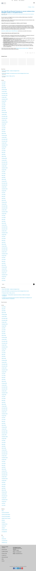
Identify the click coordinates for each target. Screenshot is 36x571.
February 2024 (4, 135)
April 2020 (3, 221)
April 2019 (3, 242)
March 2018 (4, 265)
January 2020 (4, 225)
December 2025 (4, 93)
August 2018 (4, 255)
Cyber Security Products (6, 514)
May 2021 (3, 196)
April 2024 (3, 131)
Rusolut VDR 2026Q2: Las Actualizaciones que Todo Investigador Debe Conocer (15, 73)
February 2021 (4, 202)
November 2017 (4, 495)
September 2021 (5, 188)
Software (3, 527)
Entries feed (4, 538)
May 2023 (3, 152)
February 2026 (4, 89)
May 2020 (3, 219)
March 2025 (4, 110)
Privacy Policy (21, 566)
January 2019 (4, 246)
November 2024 (4, 118)
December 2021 (4, 183)
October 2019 (4, 230)
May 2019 (3, 240)
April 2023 (3, 154)
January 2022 (4, 181)
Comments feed (4, 540)
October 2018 (4, 251)
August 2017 (4, 276)
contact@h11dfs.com (18, 553)
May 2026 (3, 308)
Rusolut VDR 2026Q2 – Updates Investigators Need (10, 70)
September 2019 (5, 232)
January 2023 (4, 160)
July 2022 (3, 171)
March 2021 (4, 200)
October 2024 (4, 120)
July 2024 (3, 350)
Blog (3, 510)
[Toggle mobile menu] (34, 2)
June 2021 (3, 194)
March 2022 (4, 179)
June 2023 (3, 150)
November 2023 (4, 141)
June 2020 (3, 217)
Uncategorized (4, 531)
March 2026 (4, 87)
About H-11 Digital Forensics (5, 547)
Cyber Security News (5, 512)
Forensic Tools (4, 553)
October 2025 (4, 97)
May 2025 (3, 106)
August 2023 (4, 146)
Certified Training (5, 551)
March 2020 (4, 223)
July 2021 (3, 192)
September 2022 (5, 167)
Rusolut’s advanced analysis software (22, 48)
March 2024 (4, 133)
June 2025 (3, 329)
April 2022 (3, 177)
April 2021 (3, 198)
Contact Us (25, 566)
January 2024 (4, 137)
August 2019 (4, 234)
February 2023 (4, 158)
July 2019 (3, 236)
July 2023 (3, 148)
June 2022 (3, 173)
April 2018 (3, 263)
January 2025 (4, 114)
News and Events (5, 557)
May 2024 (3, 129)
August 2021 (4, 190)
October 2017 (4, 272)
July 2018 (3, 257)
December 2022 (4, 162)
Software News (4, 529)
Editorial (3, 520)
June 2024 (3, 127)
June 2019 (3, 238)
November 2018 (4, 474)
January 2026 (4, 91)
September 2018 (5, 253)
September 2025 (5, 99)
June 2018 (3, 259)
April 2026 (3, 85)
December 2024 (4, 116)
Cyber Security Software (6, 516)
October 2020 (4, 209)
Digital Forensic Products (6, 518)
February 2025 (4, 112)
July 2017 (3, 278)
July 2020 (3, 215)
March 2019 (4, 244)
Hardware (3, 522)
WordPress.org (4, 542)
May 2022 (3, 175)
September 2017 (5, 274)
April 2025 (3, 108)
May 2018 (3, 261)
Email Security (4, 549)
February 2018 (4, 267)
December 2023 (4, 139)
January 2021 (4, 204)
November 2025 (4, 95)
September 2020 (5, 211)
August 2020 (4, 213)
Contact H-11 (4, 555)
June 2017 (3, 280)
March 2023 (4, 156)
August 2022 (4, 169)
